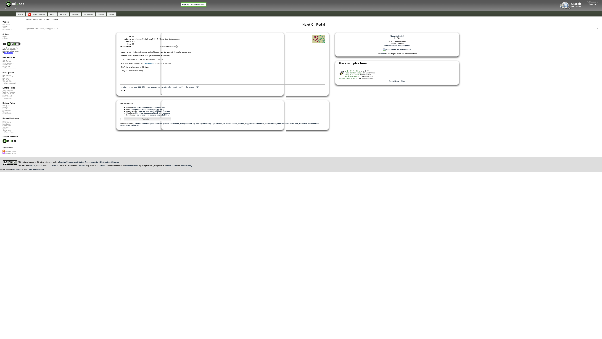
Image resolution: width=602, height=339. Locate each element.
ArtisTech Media (131, 166)
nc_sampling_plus (165, 87)
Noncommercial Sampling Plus (397, 45)
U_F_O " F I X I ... (352, 71)
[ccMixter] (15, 6)
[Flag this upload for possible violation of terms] (598, 29)
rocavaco (303, 123)
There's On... (7, 112)
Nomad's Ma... (8, 113)
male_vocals (151, 87)
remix (130, 87)
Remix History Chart (397, 81)
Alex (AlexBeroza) (187, 123)
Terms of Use (171, 166)
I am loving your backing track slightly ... (152, 115)
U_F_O (366, 71)
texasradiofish (313, 123)
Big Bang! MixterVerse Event (193, 4)
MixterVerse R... (8, 77)
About (4, 28)
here (383, 54)
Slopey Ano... (7, 106)
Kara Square (7, 124)
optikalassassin (367, 78)
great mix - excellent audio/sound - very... (149, 107)
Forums (5, 26)
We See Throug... (9, 92)
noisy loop (149, 63)
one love (6, 60)
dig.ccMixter (8, 53)
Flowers (5, 107)
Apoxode (5, 121)
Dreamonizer (7, 122)
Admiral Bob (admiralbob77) (277, 123)
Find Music (6, 24)
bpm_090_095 (139, 87)
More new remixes (10, 68)
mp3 (180, 87)
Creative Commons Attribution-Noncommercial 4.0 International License (89, 162)
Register (5, 38)
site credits (16, 169)
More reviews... (9, 132)
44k (185, 87)
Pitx (133, 36)
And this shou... (8, 81)
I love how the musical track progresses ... (152, 113)
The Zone (6, 127)
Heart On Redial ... (353, 77)
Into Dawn (6, 109)
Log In (592, 4)
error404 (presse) (162, 123)
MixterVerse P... (8, 75)
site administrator (36, 169)
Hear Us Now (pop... (354, 73)
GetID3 (102, 166)
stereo (191, 87)
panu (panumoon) (203, 123)
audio (175, 87)
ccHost (32, 166)
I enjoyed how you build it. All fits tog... (154, 111)
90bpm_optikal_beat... (349, 78)
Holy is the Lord (352, 75)
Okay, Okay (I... (8, 63)
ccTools (82, 166)
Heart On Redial (10, 151)
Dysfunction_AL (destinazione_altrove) (228, 123)
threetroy (135, 125)
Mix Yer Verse (7, 61)
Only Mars (6, 66)
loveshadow (125, 125)
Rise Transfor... (8, 97)
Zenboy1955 (7, 130)
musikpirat (294, 123)
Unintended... (7, 110)
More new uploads (10, 83)
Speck (5, 129)
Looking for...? (7, 29)
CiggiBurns (250, 123)
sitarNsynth (7, 65)
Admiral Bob (366, 75)
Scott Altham (370, 73)
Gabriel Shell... (7, 125)
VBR (197, 87)
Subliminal (174, 123)
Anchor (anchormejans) (145, 123)
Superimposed (8, 90)
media (123, 87)
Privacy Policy (186, 166)
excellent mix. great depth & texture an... (147, 109)
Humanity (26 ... (8, 95)
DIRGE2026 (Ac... (9, 93)
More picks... (8, 98)
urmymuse (260, 123)
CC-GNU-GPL (53, 166)
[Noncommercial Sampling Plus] (397, 49)
